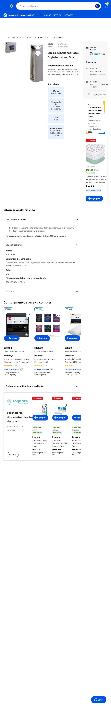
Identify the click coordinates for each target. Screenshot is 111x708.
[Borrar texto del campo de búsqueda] (94, 6)
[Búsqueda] (97, 6)
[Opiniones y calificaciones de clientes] (77, 385)
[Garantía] (77, 291)
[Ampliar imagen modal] (38, 53)
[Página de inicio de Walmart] (11, 6)
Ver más (101, 54)
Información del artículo (19, 210)
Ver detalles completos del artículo (63, 74)
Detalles (104, 84)
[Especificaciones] (77, 245)
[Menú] (4, 6)
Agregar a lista (100, 94)
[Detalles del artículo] (77, 219)
